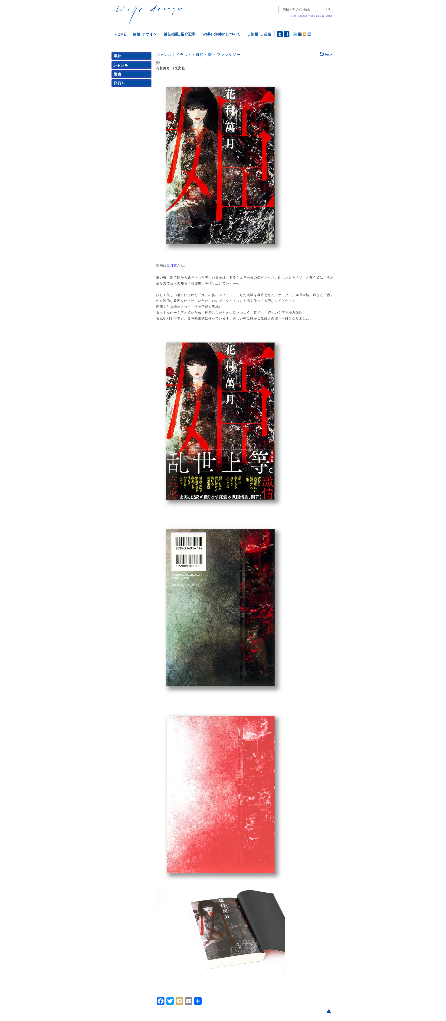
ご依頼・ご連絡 (259, 34)
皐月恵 (172, 265)
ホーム (120, 34)
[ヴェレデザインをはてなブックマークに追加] (309, 35)
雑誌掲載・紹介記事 (179, 34)
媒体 (132, 57)
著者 (132, 75)
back (326, 54)
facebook (286, 34)
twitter (280, 34)
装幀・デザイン (144, 34)
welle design (149, 15)
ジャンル (132, 66)
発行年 (132, 84)
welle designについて (221, 34)
